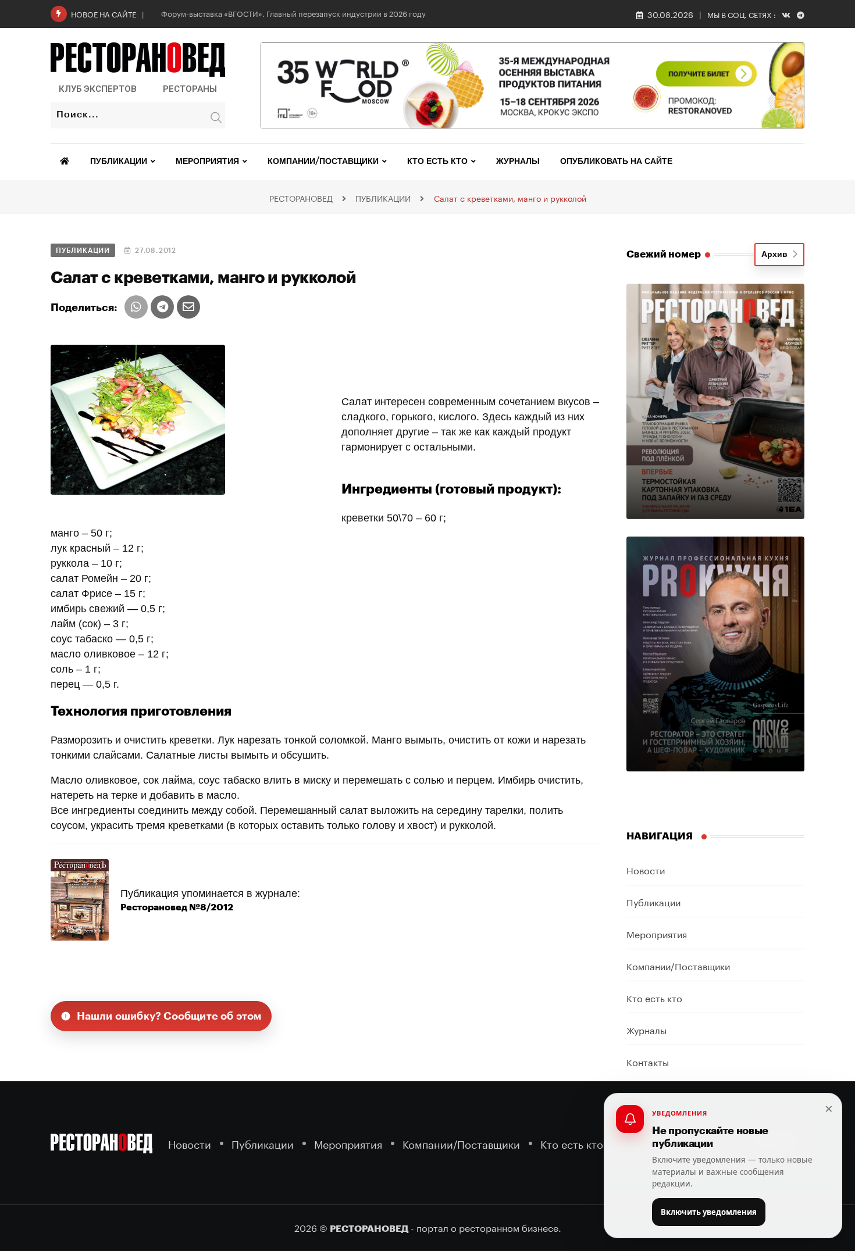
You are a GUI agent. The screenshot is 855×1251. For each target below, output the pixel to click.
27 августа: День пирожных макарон (227, 13)
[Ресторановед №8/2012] (80, 899)
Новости (645, 869)
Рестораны (190, 89)
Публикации (118, 161)
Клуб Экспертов (98, 89)
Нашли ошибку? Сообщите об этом (169, 1016)
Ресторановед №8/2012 (176, 907)
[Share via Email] (188, 307)
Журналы (518, 161)
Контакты (647, 1061)
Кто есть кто (437, 161)
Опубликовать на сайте (616, 161)
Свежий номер (663, 254)
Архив (776, 254)
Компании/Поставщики (323, 161)
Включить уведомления (709, 1212)
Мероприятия (207, 161)
